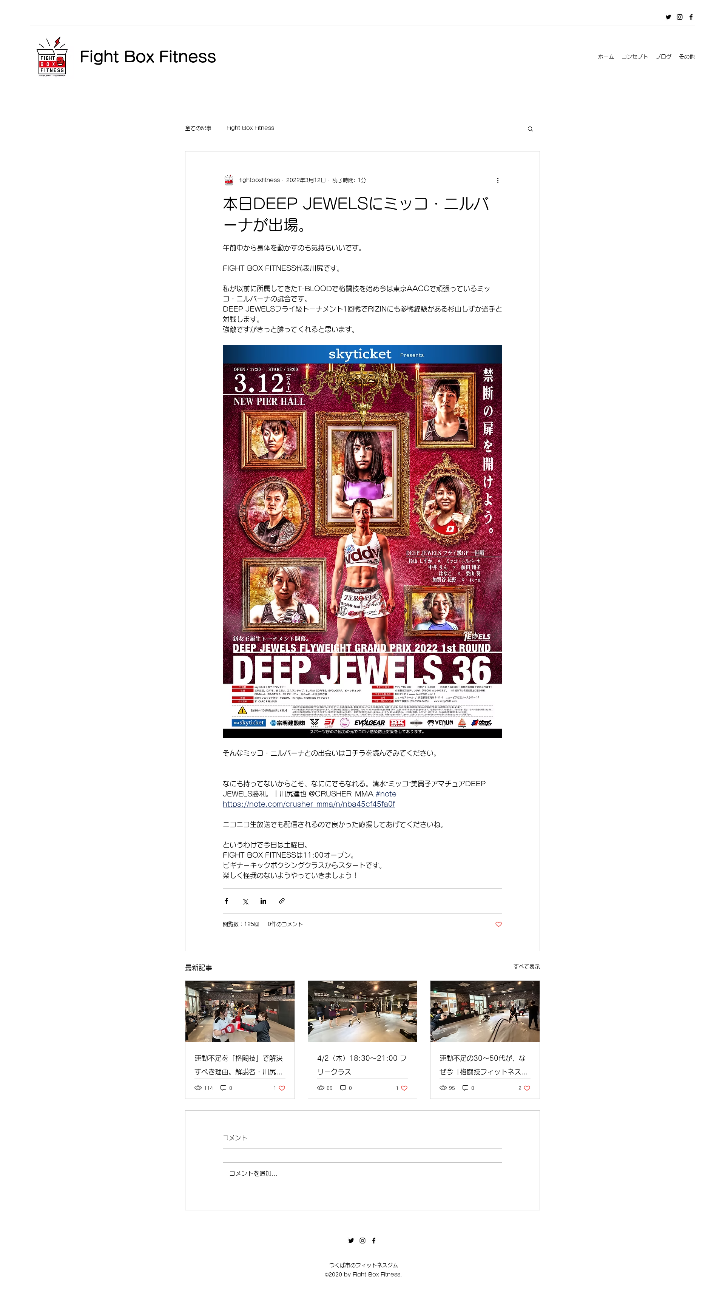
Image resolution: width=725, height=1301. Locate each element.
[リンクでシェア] (281, 900)
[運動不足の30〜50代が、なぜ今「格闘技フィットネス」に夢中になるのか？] (485, 1011)
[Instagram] (679, 17)
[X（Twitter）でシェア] (244, 900)
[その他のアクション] (497, 180)
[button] (530, 128)
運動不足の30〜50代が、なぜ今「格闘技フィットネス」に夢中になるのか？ (484, 1067)
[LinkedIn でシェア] (263, 900)
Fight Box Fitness (250, 128)
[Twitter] (668, 17)
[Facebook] (691, 17)
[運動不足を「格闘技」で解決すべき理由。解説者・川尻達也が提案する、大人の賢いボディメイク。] (240, 1011)
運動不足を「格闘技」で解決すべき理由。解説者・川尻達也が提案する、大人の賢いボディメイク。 (238, 1067)
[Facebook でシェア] (226, 900)
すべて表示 (527, 966)
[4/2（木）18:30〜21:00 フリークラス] (362, 1011)
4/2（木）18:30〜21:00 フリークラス (362, 1065)
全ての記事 (198, 128)
